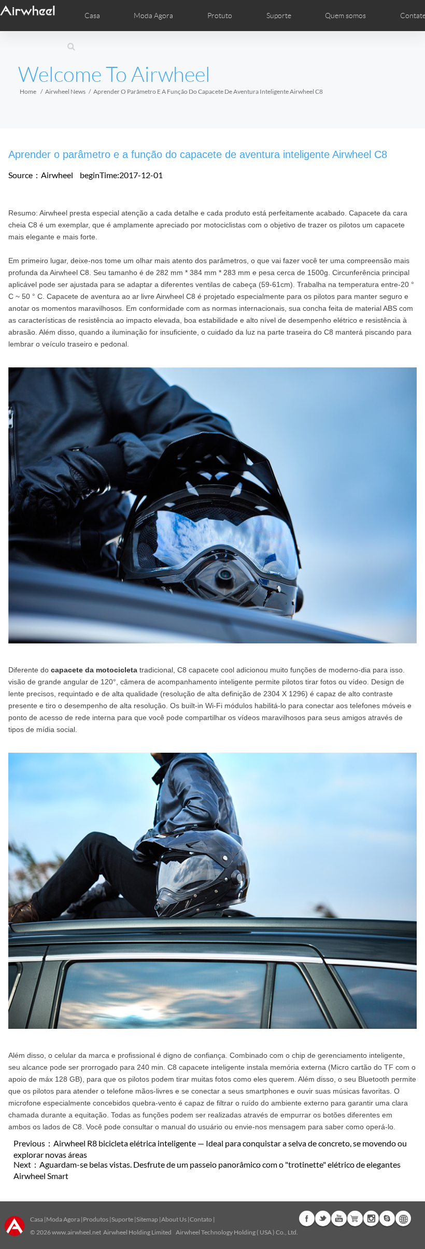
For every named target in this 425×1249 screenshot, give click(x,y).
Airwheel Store (355, 1218)
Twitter (323, 1218)
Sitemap (147, 1219)
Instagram (371, 1218)
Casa (92, 15)
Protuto (219, 15)
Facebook (307, 1218)
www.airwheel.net (76, 1232)
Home (28, 91)
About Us (174, 1219)
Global (403, 1218)
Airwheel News (65, 91)
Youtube (339, 1218)
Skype (387, 1218)
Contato (201, 1219)
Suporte (278, 15)
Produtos (95, 1219)
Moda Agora (63, 1219)
